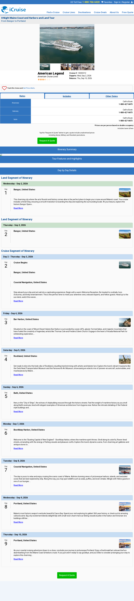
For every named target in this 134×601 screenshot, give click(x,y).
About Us (114, 12)
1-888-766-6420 (91, 2)
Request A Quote (47, 140)
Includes (67, 96)
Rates (22, 96)
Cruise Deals (100, 12)
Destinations (84, 12)
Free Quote (127, 12)
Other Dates (112, 96)
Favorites (107, 2)
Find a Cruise (53, 12)
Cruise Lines (69, 12)
